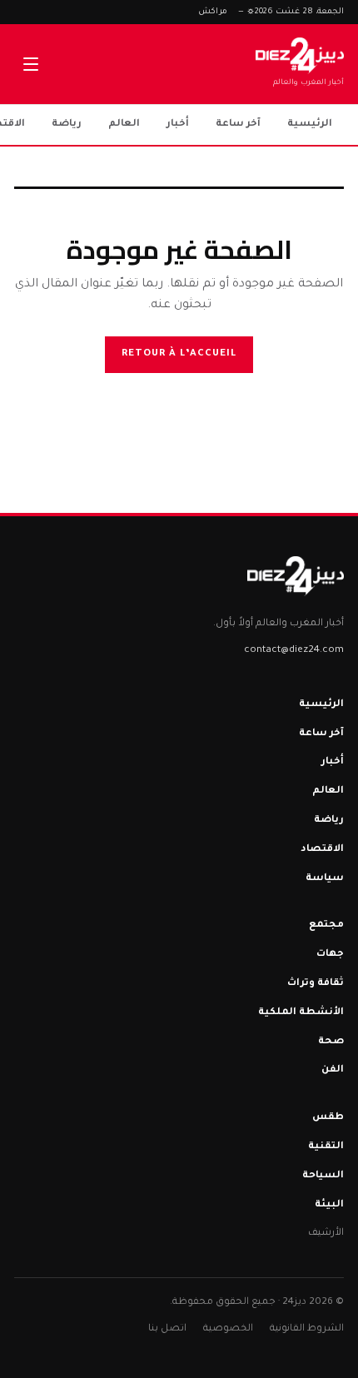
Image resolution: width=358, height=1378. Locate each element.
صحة (331, 1042)
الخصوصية (228, 1329)
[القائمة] (30, 64)
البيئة (329, 1205)
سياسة (325, 878)
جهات (330, 954)
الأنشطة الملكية (301, 1012)
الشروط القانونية (307, 1329)
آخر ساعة (238, 124)
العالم (124, 124)
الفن (332, 1070)
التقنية (326, 1147)
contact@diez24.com (294, 650)
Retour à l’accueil (179, 354)
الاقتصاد (322, 849)
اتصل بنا (167, 1329)
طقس (328, 1117)
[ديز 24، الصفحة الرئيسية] (295, 576)
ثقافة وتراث (315, 983)
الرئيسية (309, 124)
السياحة (323, 1176)
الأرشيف (326, 1233)
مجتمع (326, 925)
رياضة (67, 124)
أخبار (178, 124)
